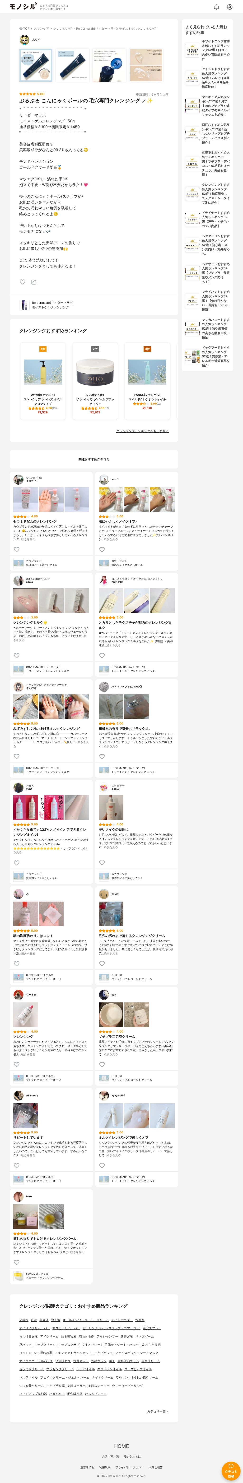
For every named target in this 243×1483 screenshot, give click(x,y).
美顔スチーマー (99, 1386)
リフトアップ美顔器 (33, 1394)
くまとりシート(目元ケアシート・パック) (111, 1345)
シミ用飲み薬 (43, 1353)
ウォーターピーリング (127, 1386)
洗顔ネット (81, 1361)
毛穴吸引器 (75, 1394)
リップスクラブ (68, 1345)
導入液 (55, 1320)
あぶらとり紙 (151, 1345)
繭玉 (112, 1361)
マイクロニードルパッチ (36, 1361)
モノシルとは (132, 1456)
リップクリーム (45, 1345)
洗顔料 (140, 1320)
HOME (121, 1446)
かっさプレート (96, 1394)
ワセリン (122, 1377)
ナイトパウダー (122, 1320)
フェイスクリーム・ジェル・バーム (64, 1377)
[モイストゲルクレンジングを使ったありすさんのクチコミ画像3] (109, 65)
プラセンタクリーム (60, 1369)
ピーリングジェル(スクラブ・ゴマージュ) (111, 1328)
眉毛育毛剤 (86, 1336)
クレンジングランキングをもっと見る (142, 431)
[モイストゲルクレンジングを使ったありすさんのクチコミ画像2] (72, 65)
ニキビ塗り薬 (55, 1386)
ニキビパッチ (103, 1353)
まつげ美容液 (28, 1336)
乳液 (34, 1320)
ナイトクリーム (102, 1377)
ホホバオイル (85, 1369)
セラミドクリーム (31, 1369)
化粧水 (23, 1320)
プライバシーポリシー (129, 1467)
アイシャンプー (107, 1336)
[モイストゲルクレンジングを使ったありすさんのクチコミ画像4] (146, 65)
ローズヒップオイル (138, 1369)
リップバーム (144, 1336)
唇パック (25, 1345)
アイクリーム (49, 1336)
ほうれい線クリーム (144, 1377)
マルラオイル (28, 1377)
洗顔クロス (63, 1361)
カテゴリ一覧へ (158, 1411)
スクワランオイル (109, 1369)
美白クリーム (150, 1361)
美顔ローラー (76, 1386)
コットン (25, 1353)
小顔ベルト (57, 1394)
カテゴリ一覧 (110, 1456)
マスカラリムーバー (66, 1328)
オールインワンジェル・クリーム (86, 1320)
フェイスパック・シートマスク (136, 1353)
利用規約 (105, 1467)
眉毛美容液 (68, 1336)
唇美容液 (127, 1336)
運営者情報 (87, 1467)
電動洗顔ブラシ (128, 1361)
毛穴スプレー (152, 1328)
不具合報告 (156, 1467)
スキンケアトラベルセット (73, 1353)
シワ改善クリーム (31, 1386)
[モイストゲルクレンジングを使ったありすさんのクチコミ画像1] (35, 65)
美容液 (44, 1320)
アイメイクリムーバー (34, 1328)
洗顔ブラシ (99, 1361)
